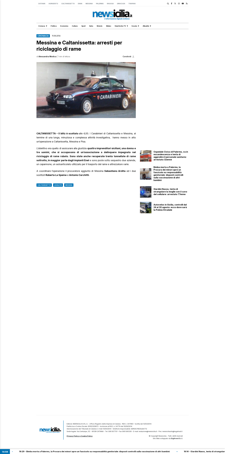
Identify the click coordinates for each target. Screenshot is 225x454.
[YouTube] (183, 3)
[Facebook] (171, 3)
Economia (64, 26)
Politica (54, 26)
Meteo (108, 26)
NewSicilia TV (120, 26)
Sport (83, 26)
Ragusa (110, 4)
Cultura (75, 26)
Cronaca (41, 26)
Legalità (58, 185)
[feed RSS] (187, 3)
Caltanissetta (68, 4)
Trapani (131, 4)
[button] (86, 90)
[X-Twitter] (175, 3)
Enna (80, 4)
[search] (168, 4)
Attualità (146, 26)
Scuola (134, 26)
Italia (91, 26)
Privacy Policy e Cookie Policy (80, 436)
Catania (41, 4)
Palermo (100, 4)
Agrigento (53, 4)
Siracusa (121, 4)
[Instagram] (179, 3)
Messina (89, 4)
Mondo (99, 26)
